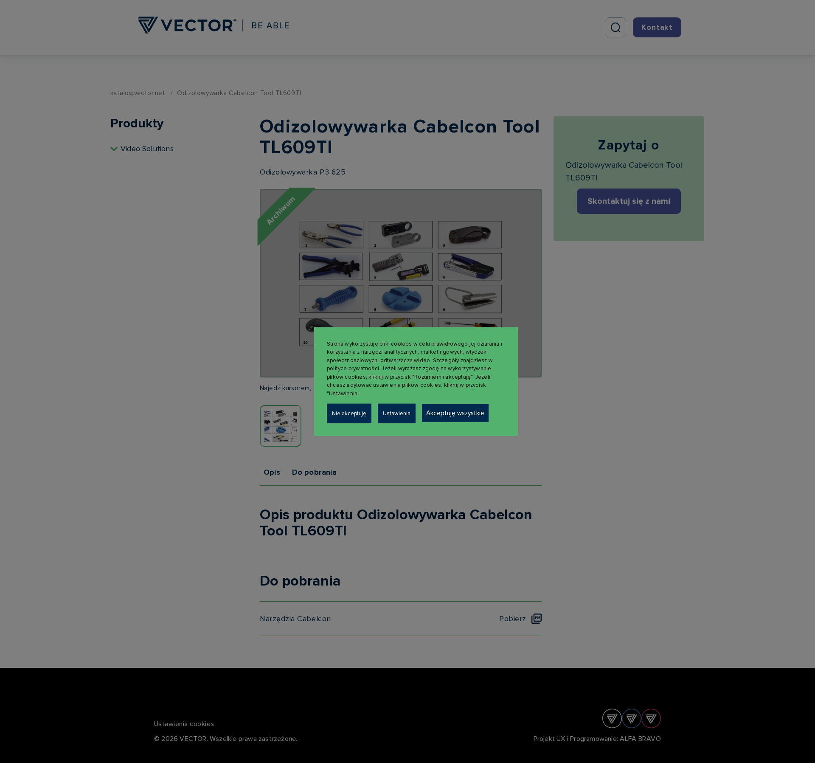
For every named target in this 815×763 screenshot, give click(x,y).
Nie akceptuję (349, 413)
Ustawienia (396, 413)
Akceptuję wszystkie (455, 413)
